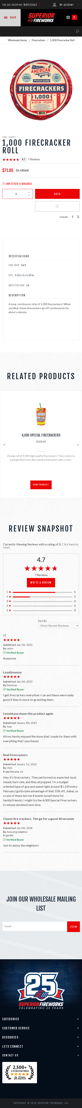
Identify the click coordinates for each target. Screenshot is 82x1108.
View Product (41, 485)
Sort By (42, 621)
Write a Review (40, 582)
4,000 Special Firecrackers (41, 435)
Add (57, 193)
